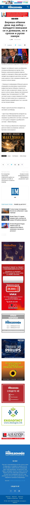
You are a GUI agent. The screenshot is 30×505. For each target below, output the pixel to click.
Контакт (21, 498)
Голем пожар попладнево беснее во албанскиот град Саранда (18, 210)
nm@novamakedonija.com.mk (17, 480)
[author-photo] (15, 195)
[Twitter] (11, 164)
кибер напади (23, 155)
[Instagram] (15, 491)
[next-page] (5, 235)
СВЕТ (13, 18)
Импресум (8, 496)
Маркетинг (14, 496)
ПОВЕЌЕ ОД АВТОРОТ (20, 204)
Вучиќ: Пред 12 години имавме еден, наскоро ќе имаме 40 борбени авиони (18, 218)
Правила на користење (12, 498)
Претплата (20, 496)
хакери (9, 155)
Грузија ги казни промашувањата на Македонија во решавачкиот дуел (23, 176)
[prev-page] (2, 235)
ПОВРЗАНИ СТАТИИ (7, 204)
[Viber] (22, 164)
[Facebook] (7, 164)
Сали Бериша (15, 155)
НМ (12, 39)
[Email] (15, 164)
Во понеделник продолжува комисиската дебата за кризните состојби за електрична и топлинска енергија (8, 178)
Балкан (16, 18)
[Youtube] (19, 491)
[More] (24, 45)
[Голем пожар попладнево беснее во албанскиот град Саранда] (5, 211)
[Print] (18, 164)
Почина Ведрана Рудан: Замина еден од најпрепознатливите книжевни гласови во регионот (17, 227)
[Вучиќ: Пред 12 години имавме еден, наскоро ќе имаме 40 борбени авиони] (5, 218)
